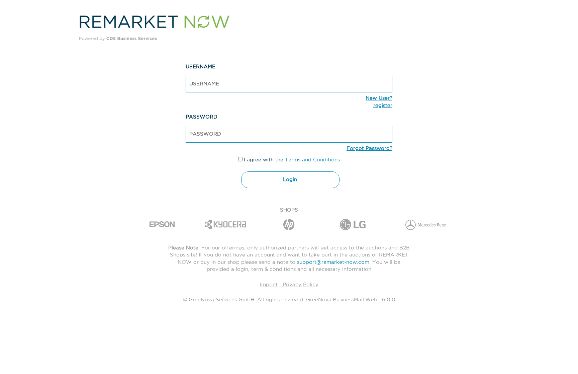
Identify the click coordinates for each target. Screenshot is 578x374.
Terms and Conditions (312, 160)
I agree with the (292, 155)
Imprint (269, 285)
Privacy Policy (300, 285)
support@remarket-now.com (333, 262)
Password (201, 117)
